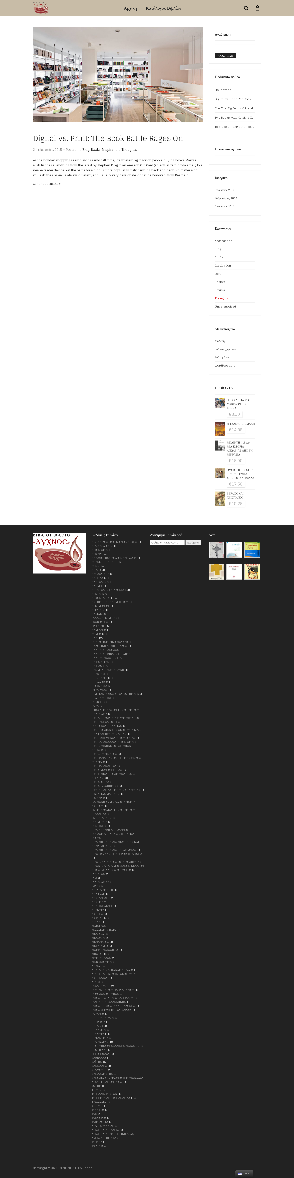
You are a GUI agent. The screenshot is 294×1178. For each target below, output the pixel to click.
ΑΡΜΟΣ (96, 593)
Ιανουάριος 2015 (225, 206)
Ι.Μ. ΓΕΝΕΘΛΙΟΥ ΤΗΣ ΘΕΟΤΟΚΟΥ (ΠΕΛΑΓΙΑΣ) (113, 811)
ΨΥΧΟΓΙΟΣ (99, 1145)
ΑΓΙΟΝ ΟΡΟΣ (100, 549)
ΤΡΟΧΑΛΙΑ (99, 1101)
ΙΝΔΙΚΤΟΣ (98, 873)
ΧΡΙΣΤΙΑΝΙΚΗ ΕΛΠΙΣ (105, 1129)
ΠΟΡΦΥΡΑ (98, 1033)
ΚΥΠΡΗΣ (97, 913)
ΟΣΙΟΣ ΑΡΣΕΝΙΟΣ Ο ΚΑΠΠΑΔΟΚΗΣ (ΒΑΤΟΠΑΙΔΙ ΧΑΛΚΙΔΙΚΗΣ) (114, 999)
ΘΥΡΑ (95, 705)
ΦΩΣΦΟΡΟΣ (99, 1117)
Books (96, 149)
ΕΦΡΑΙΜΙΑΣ (99, 689)
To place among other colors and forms (235, 127)
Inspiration (111, 149)
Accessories (223, 240)
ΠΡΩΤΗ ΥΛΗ (99, 1049)
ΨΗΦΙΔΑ (97, 1141)
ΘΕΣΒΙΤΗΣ (98, 701)
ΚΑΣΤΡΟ (97, 901)
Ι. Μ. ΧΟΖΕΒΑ (100, 781)
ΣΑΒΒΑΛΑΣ (99, 1057)
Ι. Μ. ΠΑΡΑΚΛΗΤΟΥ (104, 765)
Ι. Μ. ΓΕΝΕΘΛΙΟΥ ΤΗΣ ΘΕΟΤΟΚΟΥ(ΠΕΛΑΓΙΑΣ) (107, 723)
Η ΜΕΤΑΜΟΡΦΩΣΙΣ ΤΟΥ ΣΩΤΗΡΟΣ (114, 693)
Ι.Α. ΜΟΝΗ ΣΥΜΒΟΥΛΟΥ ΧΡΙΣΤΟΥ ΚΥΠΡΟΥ (113, 803)
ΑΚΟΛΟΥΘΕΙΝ (100, 573)
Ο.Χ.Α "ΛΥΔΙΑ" (101, 985)
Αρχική (130, 8)
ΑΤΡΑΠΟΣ (98, 609)
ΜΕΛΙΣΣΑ (98, 933)
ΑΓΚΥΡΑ (97, 553)
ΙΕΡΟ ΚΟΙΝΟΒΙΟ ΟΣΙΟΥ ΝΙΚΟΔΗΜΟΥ (115, 861)
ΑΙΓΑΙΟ (96, 569)
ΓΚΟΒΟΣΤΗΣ (100, 621)
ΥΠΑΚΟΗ (97, 1105)
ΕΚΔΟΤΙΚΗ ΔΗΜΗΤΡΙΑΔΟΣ (109, 645)
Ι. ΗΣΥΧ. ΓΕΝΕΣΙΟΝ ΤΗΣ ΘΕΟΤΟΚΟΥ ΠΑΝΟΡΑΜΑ (115, 711)
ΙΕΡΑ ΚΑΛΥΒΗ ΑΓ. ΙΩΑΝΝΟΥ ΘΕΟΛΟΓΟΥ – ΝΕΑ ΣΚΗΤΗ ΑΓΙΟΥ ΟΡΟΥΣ (113, 833)
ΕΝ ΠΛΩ (97, 665)
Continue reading (46, 184)
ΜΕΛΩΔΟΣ (98, 937)
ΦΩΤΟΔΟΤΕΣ (100, 1121)
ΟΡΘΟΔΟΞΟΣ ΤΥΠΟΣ (105, 993)
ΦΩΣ (94, 1113)
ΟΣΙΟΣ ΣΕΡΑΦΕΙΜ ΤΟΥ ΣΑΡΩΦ (111, 1009)
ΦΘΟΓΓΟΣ (98, 1109)
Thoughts (129, 149)
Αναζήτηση (193, 542)
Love (218, 273)
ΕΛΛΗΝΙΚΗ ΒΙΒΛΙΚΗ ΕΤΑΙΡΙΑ (111, 653)
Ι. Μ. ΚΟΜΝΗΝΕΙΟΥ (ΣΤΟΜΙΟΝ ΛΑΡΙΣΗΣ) (111, 747)
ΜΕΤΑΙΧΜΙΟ (100, 945)
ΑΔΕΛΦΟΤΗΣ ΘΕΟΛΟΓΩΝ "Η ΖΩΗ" (114, 557)
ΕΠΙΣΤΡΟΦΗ (99, 677)
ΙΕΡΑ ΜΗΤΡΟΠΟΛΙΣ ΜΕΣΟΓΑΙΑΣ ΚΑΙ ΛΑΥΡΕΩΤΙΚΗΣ (115, 843)
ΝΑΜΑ (96, 965)
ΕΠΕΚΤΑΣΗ (99, 673)
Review (220, 290)
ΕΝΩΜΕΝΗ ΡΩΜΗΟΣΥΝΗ (108, 669)
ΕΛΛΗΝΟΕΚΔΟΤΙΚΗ (105, 657)
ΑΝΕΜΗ (97, 585)
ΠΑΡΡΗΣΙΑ (98, 1021)
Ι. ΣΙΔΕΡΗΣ (98, 797)
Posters (220, 281)
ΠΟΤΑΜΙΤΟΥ (100, 1037)
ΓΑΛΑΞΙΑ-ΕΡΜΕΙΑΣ (104, 617)
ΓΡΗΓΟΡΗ (98, 625)
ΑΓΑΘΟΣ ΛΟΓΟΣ (102, 545)
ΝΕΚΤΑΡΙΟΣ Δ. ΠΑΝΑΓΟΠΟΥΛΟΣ (112, 969)
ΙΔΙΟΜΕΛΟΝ (99, 821)
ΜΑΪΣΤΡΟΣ (99, 925)
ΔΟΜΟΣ (96, 633)
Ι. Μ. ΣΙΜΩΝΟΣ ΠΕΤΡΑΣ (107, 769)
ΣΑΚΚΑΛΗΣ (99, 1065)
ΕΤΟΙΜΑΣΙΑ (99, 685)
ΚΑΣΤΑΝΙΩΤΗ (101, 897)
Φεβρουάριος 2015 (226, 198)
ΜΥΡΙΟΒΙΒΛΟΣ (101, 957)
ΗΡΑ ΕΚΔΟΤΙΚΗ (102, 697)
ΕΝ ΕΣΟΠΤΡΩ (100, 661)
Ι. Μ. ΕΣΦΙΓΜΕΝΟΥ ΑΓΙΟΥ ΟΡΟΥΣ (113, 737)
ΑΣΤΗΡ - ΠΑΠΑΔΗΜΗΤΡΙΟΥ (110, 601)
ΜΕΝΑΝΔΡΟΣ (100, 941)
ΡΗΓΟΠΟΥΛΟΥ (101, 1053)
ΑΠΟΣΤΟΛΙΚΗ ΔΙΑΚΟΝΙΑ (108, 589)
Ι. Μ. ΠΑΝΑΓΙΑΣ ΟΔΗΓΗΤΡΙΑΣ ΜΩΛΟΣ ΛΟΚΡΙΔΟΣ (116, 759)
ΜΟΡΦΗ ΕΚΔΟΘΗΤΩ (105, 949)
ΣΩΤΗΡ (96, 1085)
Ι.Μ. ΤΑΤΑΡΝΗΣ (101, 817)
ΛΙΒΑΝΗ (97, 921)
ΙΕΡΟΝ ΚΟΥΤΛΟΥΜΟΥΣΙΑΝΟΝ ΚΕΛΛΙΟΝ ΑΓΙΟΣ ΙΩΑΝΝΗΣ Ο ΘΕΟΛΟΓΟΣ (118, 867)
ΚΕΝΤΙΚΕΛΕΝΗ (102, 905)
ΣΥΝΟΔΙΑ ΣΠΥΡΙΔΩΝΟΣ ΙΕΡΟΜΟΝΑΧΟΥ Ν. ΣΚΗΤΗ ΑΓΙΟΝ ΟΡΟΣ (118, 1079)
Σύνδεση (220, 340)
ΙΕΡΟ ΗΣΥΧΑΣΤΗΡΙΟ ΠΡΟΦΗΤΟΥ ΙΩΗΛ (117, 853)
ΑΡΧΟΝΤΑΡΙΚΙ (101, 597)
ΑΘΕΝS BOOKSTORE (105, 561)
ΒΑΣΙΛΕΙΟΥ (99, 613)
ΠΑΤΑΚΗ (97, 1025)
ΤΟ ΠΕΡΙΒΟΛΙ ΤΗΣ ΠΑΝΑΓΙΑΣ (111, 1097)
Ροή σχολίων (222, 357)
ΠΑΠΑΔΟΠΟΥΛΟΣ (103, 1017)
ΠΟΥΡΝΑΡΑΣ (100, 1041)
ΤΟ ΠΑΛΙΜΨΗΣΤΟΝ (104, 1093)
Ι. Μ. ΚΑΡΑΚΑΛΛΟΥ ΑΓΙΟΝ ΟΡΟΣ (113, 741)
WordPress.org (225, 365)
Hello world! (223, 90)
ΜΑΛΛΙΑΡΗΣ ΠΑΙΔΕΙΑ (106, 929)
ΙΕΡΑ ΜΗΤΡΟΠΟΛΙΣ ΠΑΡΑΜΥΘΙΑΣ (114, 849)
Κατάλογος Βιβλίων (164, 8)
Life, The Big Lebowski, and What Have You (235, 108)
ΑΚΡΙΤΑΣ (97, 577)
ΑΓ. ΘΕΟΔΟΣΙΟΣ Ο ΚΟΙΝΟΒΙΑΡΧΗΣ (114, 541)
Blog (85, 149)
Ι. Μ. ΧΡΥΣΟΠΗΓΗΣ (104, 785)
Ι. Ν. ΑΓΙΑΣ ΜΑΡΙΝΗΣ (105, 793)
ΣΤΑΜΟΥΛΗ (99, 1069)
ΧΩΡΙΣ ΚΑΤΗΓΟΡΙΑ (104, 1137)
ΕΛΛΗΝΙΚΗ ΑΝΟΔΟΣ (105, 649)
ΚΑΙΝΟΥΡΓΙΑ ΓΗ (102, 889)
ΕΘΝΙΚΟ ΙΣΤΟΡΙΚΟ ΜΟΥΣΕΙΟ (110, 641)
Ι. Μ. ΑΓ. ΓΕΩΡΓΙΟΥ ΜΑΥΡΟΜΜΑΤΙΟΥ (116, 717)
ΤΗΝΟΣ (96, 1089)
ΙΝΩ (94, 877)
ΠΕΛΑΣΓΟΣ (99, 1029)
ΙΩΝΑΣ (96, 885)
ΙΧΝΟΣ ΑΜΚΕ (100, 881)
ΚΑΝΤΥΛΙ (98, 893)
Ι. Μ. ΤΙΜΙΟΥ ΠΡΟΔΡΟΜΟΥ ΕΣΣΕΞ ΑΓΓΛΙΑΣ (113, 775)
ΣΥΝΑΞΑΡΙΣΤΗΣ (102, 1073)
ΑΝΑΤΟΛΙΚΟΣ (100, 581)
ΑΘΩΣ (95, 565)
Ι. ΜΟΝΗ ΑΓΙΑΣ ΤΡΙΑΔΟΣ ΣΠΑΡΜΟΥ (115, 789)
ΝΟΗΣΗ (96, 981)
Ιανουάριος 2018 (225, 189)
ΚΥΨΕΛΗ (97, 917)
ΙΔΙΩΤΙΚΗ (98, 825)
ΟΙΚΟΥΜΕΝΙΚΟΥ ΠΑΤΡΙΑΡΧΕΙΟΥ (113, 989)
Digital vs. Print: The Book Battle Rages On (108, 138)
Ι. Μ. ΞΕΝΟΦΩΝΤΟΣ (104, 753)
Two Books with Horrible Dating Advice (235, 118)
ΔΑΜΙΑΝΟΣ (99, 629)
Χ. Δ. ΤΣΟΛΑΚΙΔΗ (103, 1125)
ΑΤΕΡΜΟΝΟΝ (100, 605)
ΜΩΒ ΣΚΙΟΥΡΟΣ (102, 961)
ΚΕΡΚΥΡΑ (98, 909)
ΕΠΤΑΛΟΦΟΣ (100, 681)
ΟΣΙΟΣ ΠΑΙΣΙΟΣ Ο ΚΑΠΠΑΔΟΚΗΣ (113, 1005)
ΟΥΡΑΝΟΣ (98, 1013)
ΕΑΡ (94, 637)
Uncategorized (225, 306)
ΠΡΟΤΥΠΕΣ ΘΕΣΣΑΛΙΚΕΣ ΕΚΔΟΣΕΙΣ (115, 1045)
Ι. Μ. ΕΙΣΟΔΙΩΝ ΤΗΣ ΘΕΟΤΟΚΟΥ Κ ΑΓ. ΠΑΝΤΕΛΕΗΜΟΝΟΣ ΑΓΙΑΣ (116, 731)
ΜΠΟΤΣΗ (97, 953)
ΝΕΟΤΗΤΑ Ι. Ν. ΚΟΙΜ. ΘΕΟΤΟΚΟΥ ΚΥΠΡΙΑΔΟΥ (113, 975)
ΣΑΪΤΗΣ (97, 1061)
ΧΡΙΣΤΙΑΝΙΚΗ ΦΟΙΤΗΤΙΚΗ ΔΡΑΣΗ (114, 1133)
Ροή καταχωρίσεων (225, 349)
